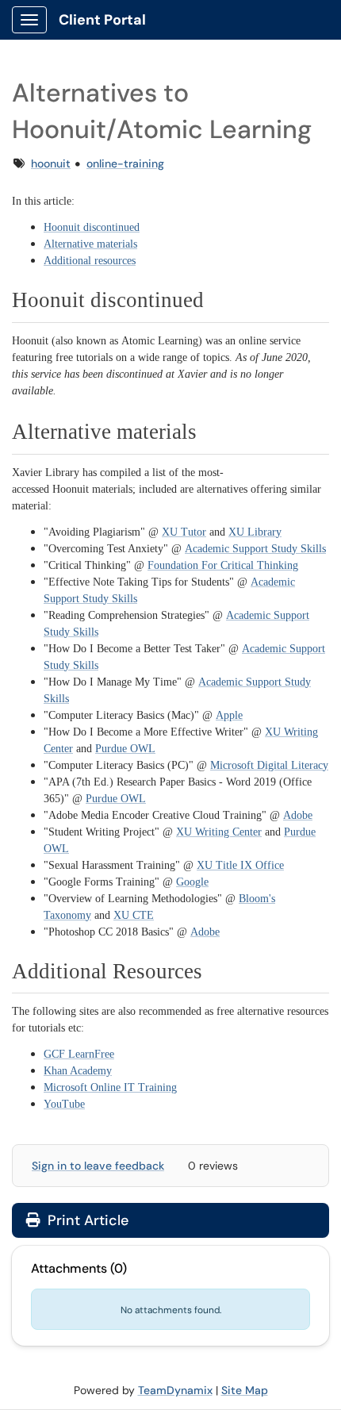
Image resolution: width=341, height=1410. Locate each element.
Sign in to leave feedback (98, 1165)
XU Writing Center (219, 832)
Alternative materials (90, 244)
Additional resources (90, 261)
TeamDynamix (175, 1390)
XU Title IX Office (240, 865)
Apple (229, 715)
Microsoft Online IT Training (110, 1087)
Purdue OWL (125, 749)
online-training (125, 163)
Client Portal (102, 19)
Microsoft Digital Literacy (269, 765)
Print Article (86, 1220)
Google (192, 882)
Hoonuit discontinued (92, 227)
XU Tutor (184, 532)
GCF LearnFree (79, 1054)
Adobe (297, 815)
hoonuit (51, 163)
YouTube (64, 1104)
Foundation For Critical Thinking (223, 565)
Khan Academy (78, 1071)
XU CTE (133, 915)
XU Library (255, 532)
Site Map (244, 1390)
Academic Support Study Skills (255, 549)
